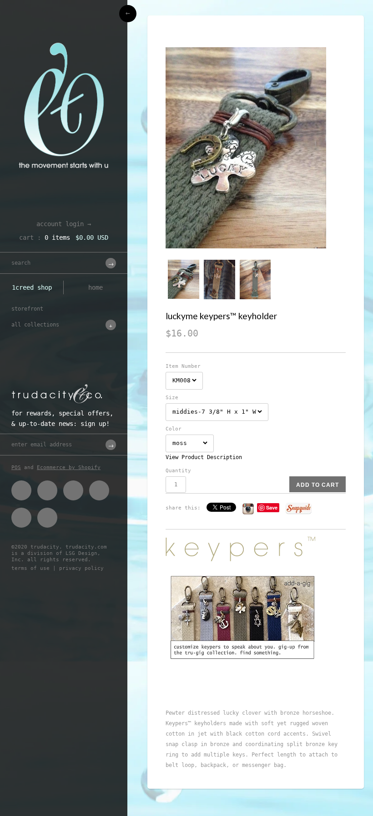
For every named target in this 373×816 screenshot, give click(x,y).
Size (172, 398)
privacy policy (81, 568)
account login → (63, 223)
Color (173, 429)
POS (16, 467)
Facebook (21, 490)
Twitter (47, 490)
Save (271, 507)
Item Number (183, 366)
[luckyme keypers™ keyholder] (256, 147)
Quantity (178, 471)
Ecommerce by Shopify (69, 467)
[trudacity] (63, 30)
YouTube (47, 518)
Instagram (21, 518)
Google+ (99, 490)
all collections (35, 324)
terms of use (30, 568)
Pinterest (73, 490)
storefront (27, 309)
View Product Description (204, 457)
